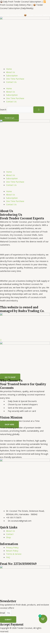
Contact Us (11, 82)
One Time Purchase (15, 78)
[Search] (38, 109)
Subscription (12, 75)
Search (3, 109)
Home (9, 68)
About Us (10, 72)
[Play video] (1, 340)
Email (2, 612)
